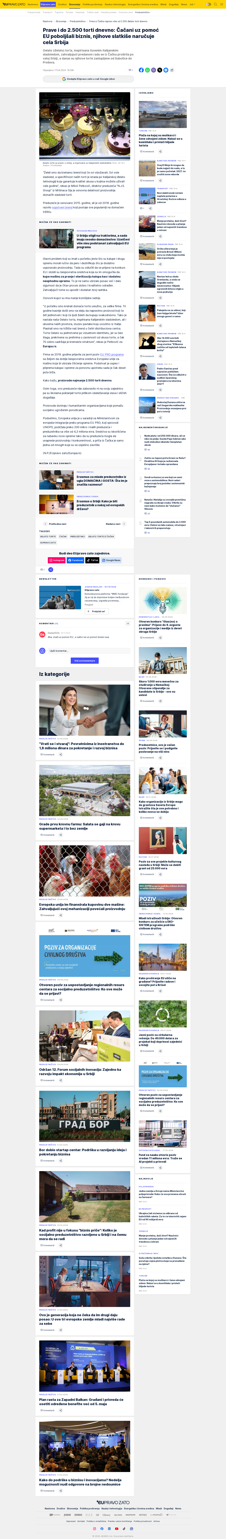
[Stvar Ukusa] (171, 1515)
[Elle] (89, 1515)
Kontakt (81, 1521)
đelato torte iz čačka (101, 536)
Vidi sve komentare (84, 660)
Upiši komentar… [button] (59, 650)
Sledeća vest (113, 524)
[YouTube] (117, 1529)
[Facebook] (102, 1529)
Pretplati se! (98, 611)
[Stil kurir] (97, 1515)
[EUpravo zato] (13, 4)
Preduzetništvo (78, 21)
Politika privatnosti (143, 1521)
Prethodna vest (57, 524)
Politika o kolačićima (96, 1521)
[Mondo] (55, 1515)
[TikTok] (124, 1529)
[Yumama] (156, 1515)
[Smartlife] (130, 1515)
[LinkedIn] (109, 1529)
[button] (130, 70)
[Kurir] (67, 1515)
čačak (63, 536)
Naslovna (47, 21)
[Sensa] (143, 1515)
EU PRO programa (112, 354)
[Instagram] (94, 1529)
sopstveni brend (62, 207)
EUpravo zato (48, 542)
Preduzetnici (77, 536)
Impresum (71, 1521)
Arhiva (156, 1521)
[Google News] (131, 1529)
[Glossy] (107, 1515)
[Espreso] (78, 1515)
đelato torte (48, 536)
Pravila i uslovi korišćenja (120, 1521)
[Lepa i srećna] (118, 1515)
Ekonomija (61, 21)
